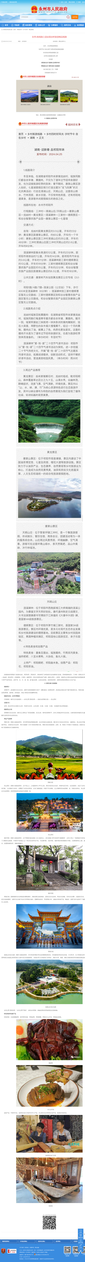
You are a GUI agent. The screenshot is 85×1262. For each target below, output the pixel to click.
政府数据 (80, 25)
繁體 (79, 2)
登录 (62, 2)
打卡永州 (25, 29)
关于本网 (22, 1247)
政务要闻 (28, 25)
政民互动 (67, 25)
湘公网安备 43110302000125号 (42, 1254)
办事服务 (54, 25)
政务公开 (41, 25)
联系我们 (27, 1247)
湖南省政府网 (13, 2)
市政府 (16, 25)
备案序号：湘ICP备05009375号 (26, 1254)
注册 (65, 2)
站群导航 (74, 17)
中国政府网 (4, 2)
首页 (6, 25)
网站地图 (37, 1247)
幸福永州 (19, 29)
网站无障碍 (72, 2)
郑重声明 (32, 1247)
